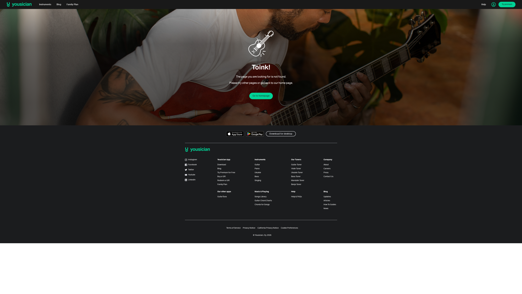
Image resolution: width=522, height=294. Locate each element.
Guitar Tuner (296, 165)
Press (326, 173)
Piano (257, 169)
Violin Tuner (296, 169)
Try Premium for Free (226, 173)
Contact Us (328, 176)
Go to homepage (261, 96)
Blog (59, 4)
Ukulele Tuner (297, 173)
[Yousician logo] (20, 4)
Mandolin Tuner (297, 180)
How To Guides (330, 205)
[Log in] (493, 4)
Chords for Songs (262, 205)
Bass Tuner (296, 176)
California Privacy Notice (268, 228)
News (326, 208)
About (326, 165)
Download (221, 165)
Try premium (507, 4)
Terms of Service (233, 228)
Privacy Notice (249, 228)
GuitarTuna (222, 197)
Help (483, 4)
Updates (327, 197)
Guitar (257, 165)
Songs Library (260, 197)
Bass (257, 176)
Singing (258, 180)
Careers (327, 169)
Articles (327, 201)
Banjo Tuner (296, 184)
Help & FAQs (296, 197)
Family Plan (72, 4)
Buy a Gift (221, 176)
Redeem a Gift (223, 180)
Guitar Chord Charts (263, 201)
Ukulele (258, 173)
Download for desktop (280, 134)
